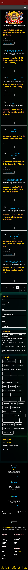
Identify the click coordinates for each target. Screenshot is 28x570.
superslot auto (6, 394)
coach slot (14, 485)
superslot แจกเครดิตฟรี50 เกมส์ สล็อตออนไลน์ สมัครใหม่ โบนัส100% (13, 339)
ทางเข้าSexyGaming (15, 407)
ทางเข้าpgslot (21, 403)
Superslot (4, 558)
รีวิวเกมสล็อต (13, 411)
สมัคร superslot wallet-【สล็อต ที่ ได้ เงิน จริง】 (13, 85)
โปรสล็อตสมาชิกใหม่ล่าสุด (8, 424)
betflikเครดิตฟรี (11, 361)
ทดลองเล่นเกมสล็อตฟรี (7, 314)
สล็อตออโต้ (17, 416)
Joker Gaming (5, 550)
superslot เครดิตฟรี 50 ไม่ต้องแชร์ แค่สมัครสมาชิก (14, 137)
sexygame (14, 373)
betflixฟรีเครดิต (6, 365)
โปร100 (4, 420)
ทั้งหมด (3, 316)
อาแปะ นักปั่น (5, 324)
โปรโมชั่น (19, 568)
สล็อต (11, 40)
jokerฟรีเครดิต (6, 369)
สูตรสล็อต (4, 321)
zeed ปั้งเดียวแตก (14, 499)
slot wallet (19, 386)
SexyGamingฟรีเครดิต (7, 382)
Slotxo (3, 551)
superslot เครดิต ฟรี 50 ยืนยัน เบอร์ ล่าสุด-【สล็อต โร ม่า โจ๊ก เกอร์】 (13, 60)
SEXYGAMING (14, 378)
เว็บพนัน (23, 416)
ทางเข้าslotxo (6, 411)
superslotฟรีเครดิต (16, 394)
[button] (25, 2)
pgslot (3, 304)
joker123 (14, 365)
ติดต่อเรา (4, 545)
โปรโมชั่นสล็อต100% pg (8, 432)
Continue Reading (8, 43)
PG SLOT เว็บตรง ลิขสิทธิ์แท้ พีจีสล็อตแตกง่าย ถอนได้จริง (13, 351)
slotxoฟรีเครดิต (11, 390)
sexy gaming (5, 307)
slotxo (3, 309)
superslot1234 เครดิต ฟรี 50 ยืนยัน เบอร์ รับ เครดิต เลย (13, 270)
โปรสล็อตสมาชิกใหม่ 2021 (13, 420)
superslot (7, 40)
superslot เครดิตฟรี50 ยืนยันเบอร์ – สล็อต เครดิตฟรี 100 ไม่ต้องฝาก (13, 189)
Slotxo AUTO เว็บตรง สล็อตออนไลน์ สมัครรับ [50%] (12, 343)
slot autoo (5, 386)
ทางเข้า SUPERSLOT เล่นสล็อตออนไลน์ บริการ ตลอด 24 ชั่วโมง (14, 32)
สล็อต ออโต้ (10, 416)
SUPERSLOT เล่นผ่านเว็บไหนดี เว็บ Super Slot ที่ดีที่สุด (14, 162)
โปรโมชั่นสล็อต (5, 326)
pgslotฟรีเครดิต (6, 373)
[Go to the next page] (24, 290)
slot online (12, 386)
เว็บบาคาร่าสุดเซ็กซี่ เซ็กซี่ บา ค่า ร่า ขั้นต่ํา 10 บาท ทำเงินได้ (13, 347)
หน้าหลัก (2, 568)
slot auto (17, 382)
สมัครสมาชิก (8, 568)
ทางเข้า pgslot (6, 407)
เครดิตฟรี (25, 568)
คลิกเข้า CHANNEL (14, 477)
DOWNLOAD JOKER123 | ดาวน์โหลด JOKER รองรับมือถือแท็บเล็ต (13, 335)
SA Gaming (16, 539)
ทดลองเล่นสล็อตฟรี (16, 399)
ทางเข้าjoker (13, 403)
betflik (3, 299)
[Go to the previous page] (6, 287)
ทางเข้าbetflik (6, 403)
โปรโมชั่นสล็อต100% (7, 428)
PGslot (3, 553)
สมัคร (20, 411)
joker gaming (5, 302)
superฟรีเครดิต (6, 399)
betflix (18, 361)
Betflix (15, 542)
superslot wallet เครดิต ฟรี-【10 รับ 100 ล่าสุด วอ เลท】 (13, 243)
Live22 (15, 543)
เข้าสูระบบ (14, 568)
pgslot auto (18, 369)
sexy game (20, 373)
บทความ (3, 543)
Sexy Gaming (17, 538)
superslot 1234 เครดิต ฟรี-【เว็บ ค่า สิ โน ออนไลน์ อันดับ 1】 (13, 112)
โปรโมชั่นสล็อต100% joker (19, 428)
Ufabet (15, 541)
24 (21, 291)
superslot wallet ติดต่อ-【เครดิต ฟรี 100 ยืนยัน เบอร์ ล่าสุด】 (13, 217)
